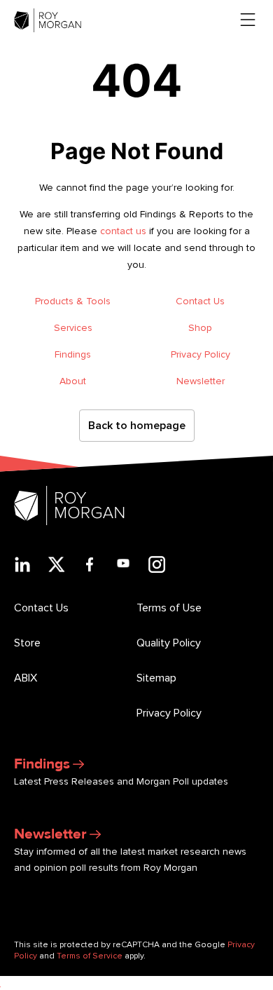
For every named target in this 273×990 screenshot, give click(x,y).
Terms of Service (89, 956)
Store (27, 643)
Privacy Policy (200, 354)
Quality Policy (168, 643)
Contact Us (200, 301)
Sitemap (156, 678)
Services (73, 328)
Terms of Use (169, 608)
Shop (200, 328)
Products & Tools (73, 301)
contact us (123, 231)
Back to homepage (137, 426)
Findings (73, 354)
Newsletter (200, 381)
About (72, 381)
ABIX (25, 678)
